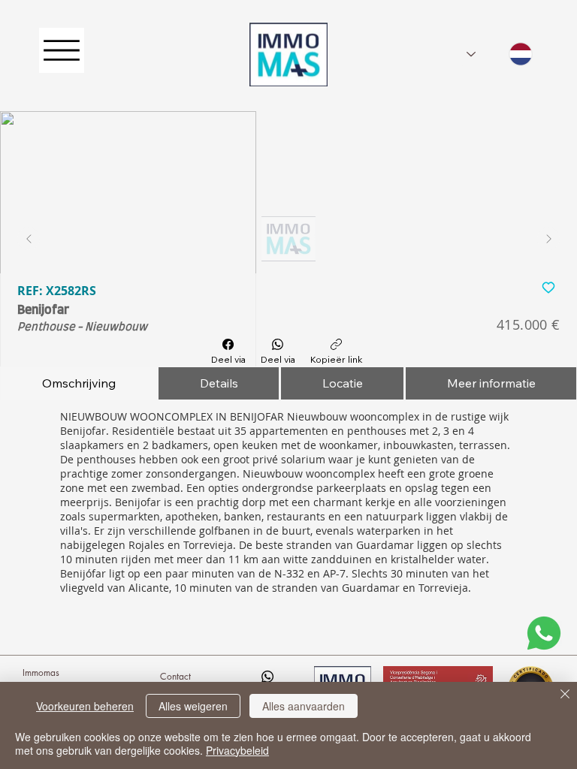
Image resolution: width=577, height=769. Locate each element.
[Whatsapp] (267, 676)
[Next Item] (548, 239)
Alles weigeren (193, 705)
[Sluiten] (565, 695)
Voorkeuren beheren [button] (85, 705)
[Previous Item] (28, 239)
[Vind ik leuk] (548, 286)
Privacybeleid (237, 750)
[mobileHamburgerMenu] (61, 50)
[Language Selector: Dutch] (499, 54)
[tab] (78, 383)
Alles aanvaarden (303, 705)
